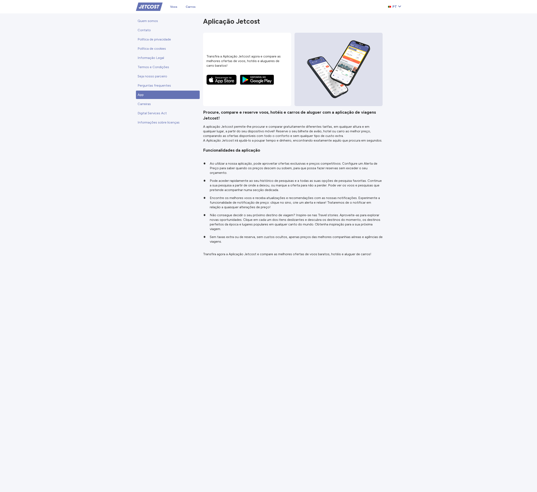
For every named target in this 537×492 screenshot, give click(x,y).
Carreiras (144, 104)
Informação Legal (151, 58)
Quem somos (148, 21)
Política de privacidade (154, 39)
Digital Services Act (152, 113)
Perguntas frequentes (154, 85)
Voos (173, 7)
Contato (144, 30)
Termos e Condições (153, 67)
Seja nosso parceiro (152, 76)
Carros (191, 7)
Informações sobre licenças (159, 122)
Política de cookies (152, 49)
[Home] (149, 6)
